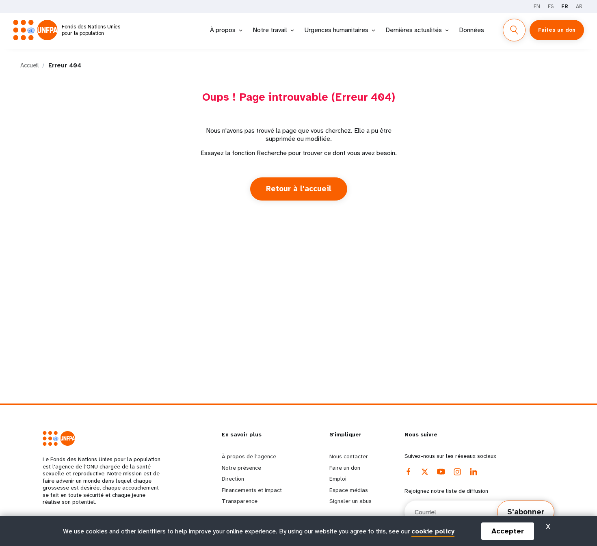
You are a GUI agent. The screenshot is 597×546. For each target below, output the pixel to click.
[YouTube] (441, 471)
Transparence (239, 501)
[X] (425, 471)
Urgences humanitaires (336, 30)
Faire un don (344, 467)
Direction (233, 478)
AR (579, 6)
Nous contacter (348, 456)
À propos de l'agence (249, 456)
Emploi (337, 478)
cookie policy (432, 531)
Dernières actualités (413, 30)
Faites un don (556, 29)
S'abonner (525, 512)
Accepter (507, 531)
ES (551, 6)
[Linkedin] (473, 471)
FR (564, 6)
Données (471, 30)
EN (537, 6)
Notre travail (270, 30)
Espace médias (348, 490)
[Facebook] (408, 471)
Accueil (29, 65)
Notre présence (241, 467)
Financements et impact (252, 490)
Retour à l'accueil (298, 189)
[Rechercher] (514, 30)
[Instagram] (457, 471)
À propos (223, 30)
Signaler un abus (350, 501)
